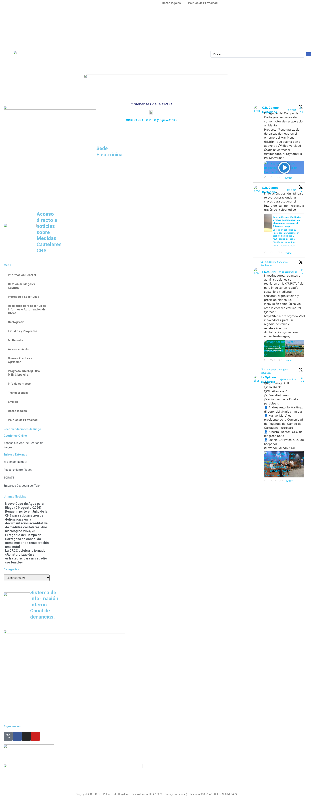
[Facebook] (17, 736)
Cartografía (16, 322)
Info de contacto (19, 383)
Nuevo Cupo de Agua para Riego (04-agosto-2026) (24, 505)
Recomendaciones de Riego (22, 429)
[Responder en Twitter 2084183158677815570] (266, 178)
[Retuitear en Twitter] (261, 261)
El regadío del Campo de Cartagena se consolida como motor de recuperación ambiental (27, 541)
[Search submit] (308, 54)
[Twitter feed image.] (284, 348)
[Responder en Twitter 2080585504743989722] (266, 253)
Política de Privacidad (22, 420)
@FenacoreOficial (288, 271)
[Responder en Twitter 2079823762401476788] (266, 360)
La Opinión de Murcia (268, 379)
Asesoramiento (18, 349)
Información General (22, 275)
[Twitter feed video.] (284, 167)
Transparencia (18, 392)
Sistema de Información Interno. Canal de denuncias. (44, 605)
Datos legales (17, 411)
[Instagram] (26, 736)
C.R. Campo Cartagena (270, 110)
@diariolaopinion (288, 379)
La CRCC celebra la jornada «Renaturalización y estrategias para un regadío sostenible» (26, 556)
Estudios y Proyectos (22, 331)
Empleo (13, 402)
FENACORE (269, 272)
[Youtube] (35, 736)
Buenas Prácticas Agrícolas (20, 360)
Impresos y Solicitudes (23, 296)
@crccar (291, 109)
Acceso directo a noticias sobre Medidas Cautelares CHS (49, 232)
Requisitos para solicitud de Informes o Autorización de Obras (27, 309)
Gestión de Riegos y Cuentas (21, 285)
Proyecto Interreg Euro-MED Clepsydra (24, 372)
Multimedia (15, 340)
